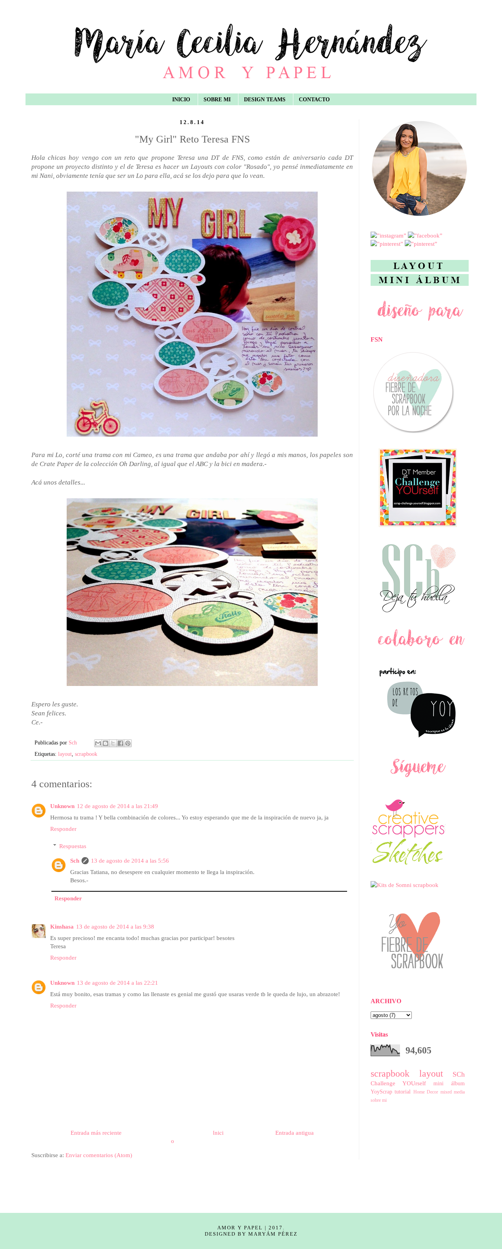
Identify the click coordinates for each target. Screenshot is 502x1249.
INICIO (181, 99)
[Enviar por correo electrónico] (98, 743)
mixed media (452, 1092)
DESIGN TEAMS (265, 99)
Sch (74, 861)
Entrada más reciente (96, 1133)
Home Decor (425, 1092)
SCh (459, 1074)
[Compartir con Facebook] (120, 743)
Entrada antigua (294, 1133)
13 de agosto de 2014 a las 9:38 (115, 926)
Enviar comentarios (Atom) (98, 1155)
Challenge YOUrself (398, 1083)
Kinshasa (62, 926)
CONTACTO (314, 99)
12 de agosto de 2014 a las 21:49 (117, 806)
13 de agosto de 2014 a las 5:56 (130, 861)
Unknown (62, 806)
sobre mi (379, 1100)
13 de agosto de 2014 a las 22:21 (117, 983)
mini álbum (449, 1083)
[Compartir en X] (113, 743)
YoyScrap (381, 1092)
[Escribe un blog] (105, 743)
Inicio (197, 1137)
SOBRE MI (217, 99)
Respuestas (72, 846)
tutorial (403, 1092)
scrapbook (86, 754)
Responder (63, 829)
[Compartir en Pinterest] (128, 743)
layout (65, 754)
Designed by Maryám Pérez (251, 1234)
